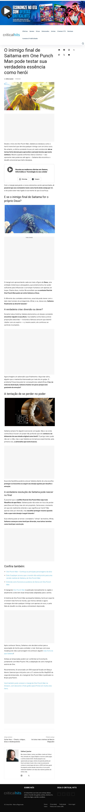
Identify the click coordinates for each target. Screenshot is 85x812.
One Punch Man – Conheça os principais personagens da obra (29, 572)
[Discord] (59, 50)
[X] (29, 775)
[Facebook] (64, 50)
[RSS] (74, 50)
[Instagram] (21, 775)
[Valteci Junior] (12, 763)
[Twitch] (59, 55)
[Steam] (25, 775)
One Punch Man (19, 590)
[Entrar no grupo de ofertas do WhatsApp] (42, 13)
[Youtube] (69, 55)
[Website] (32, 775)
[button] (83, 43)
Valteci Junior (9, 79)
